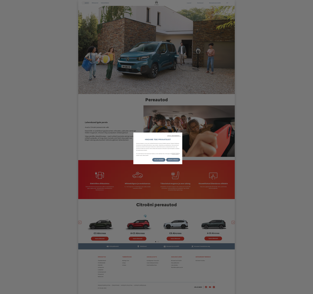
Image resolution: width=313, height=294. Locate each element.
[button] (174, 135)
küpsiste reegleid (175, 153)
